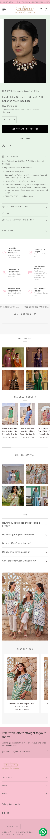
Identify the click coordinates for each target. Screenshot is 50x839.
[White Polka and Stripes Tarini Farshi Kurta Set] (22, 678)
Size (7, 213)
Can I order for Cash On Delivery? (19, 560)
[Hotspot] (16, 603)
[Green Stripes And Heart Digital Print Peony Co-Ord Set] (10, 414)
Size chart (6, 112)
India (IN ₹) (10, 826)
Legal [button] (5, 785)
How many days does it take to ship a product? (21, 524)
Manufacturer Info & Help (19, 220)
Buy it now (25, 138)
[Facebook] (3, 813)
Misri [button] (4, 794)
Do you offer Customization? (16, 543)
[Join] (45, 751)
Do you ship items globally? (16, 551)
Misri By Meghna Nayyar (16, 832)
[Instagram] (9, 813)
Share (9, 146)
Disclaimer (7, 230)
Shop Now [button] (7, 777)
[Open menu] (4, 9)
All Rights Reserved (12, 835)
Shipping (17, 109)
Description (11, 156)
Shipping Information (16, 207)
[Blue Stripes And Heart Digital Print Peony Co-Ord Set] (27, 414)
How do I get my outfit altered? (18, 534)
